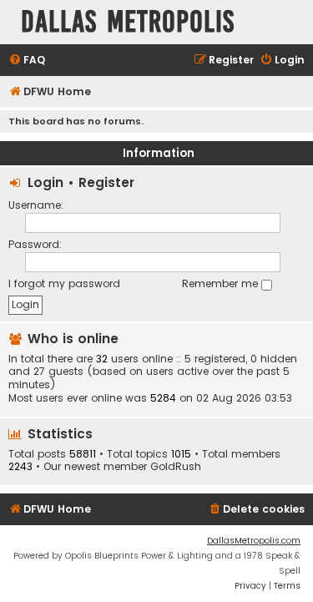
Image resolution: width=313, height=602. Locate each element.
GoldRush (175, 466)
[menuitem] (26, 60)
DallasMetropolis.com (253, 540)
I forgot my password (64, 283)
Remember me (221, 283)
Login (45, 182)
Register (106, 182)
